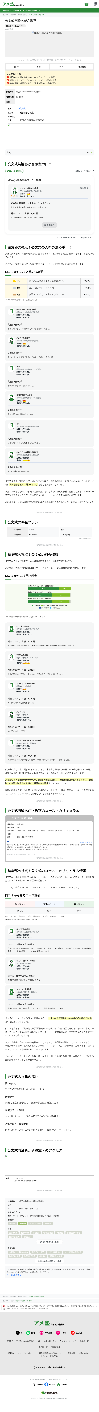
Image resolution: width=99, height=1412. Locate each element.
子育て (64, 1332)
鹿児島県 (13, 14)
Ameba (40, 1384)
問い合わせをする (14, 1274)
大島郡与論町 (22, 14)
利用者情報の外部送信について (51, 1353)
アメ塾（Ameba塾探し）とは (28, 1341)
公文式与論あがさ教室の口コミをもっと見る (74, 237)
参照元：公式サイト (86, 842)
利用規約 (10, 1353)
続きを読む (49, 224)
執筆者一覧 (84, 1341)
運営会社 (71, 1353)
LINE (33, 1333)
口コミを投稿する (15, 171)
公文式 (22, 108)
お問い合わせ (84, 1353)
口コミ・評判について (85, 171)
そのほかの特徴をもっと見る (49, 1242)
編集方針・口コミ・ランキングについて (60, 1341)
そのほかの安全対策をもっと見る (49, 1261)
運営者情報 (55, 1347)
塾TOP (5, 14)
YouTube (80, 1333)
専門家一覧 (43, 1347)
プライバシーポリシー (26, 1353)
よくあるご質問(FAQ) (49, 1356)
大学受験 (48, 1332)
